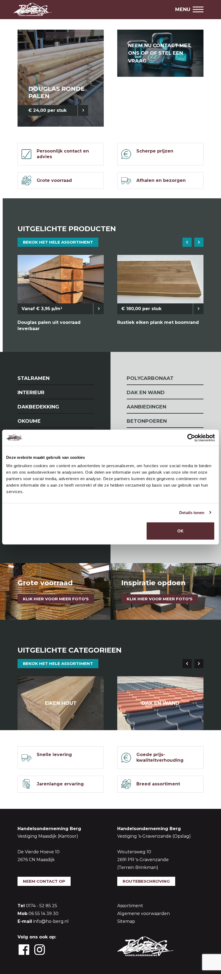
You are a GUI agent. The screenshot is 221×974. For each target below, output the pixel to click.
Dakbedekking (38, 407)
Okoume (29, 421)
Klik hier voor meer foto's (56, 598)
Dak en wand (146, 393)
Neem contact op (44, 881)
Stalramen (34, 378)
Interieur (31, 393)
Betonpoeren (147, 421)
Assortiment (130, 905)
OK (180, 531)
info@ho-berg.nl (51, 921)
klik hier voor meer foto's (159, 598)
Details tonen (191, 512)
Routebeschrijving (146, 881)
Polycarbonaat (150, 378)
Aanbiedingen (146, 407)
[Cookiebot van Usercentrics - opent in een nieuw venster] (191, 438)
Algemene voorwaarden (143, 913)
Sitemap (126, 921)
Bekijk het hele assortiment (58, 242)
